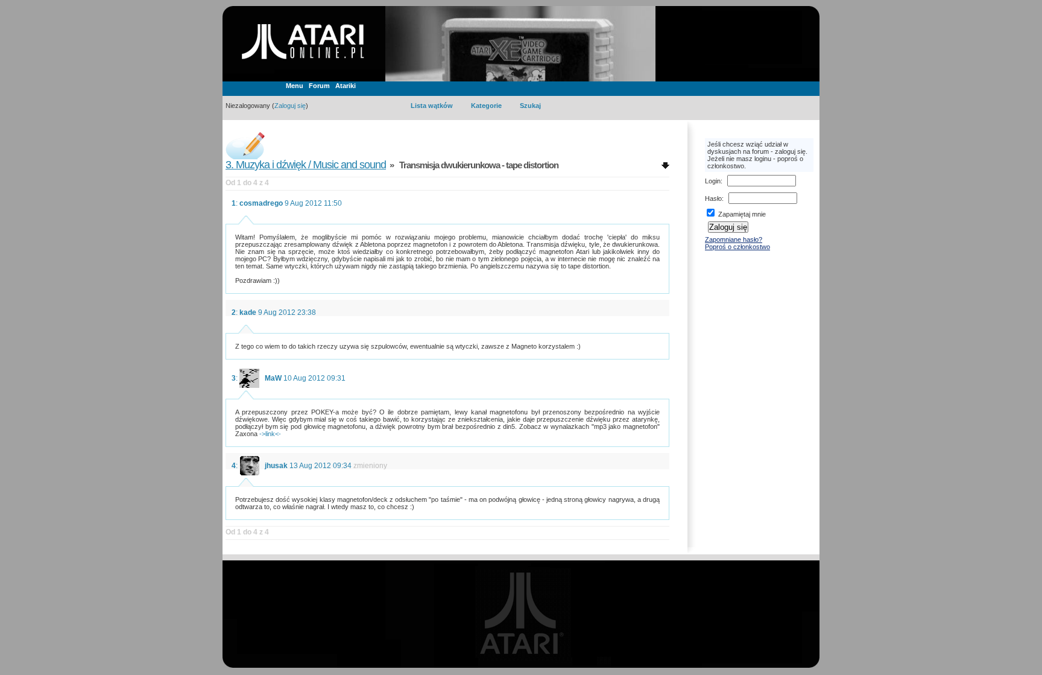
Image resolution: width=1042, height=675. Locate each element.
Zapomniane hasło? (733, 239)
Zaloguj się (290, 105)
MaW (273, 378)
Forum (319, 85)
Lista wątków (432, 105)
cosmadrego (261, 203)
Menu (294, 85)
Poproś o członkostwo (737, 246)
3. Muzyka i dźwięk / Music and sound (306, 165)
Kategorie (486, 105)
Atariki (345, 85)
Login (713, 181)
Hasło (713, 198)
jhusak (276, 465)
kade (247, 312)
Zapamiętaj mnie (741, 214)
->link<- (270, 433)
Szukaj (530, 105)
